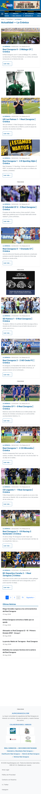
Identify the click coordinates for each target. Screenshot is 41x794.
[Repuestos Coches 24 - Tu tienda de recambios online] (20, 283)
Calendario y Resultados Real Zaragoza (20, 751)
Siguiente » (30, 597)
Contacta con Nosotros (9, 779)
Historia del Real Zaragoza (30, 754)
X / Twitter (5, 784)
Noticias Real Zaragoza (21, 757)
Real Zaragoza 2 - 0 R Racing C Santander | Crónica (17, 532)
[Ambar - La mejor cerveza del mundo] (27, 5)
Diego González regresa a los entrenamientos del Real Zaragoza (20, 610)
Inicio (2, 19)
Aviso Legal (5, 770)
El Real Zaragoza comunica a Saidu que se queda (18, 621)
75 (23, 597)
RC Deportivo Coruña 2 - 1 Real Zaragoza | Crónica (17, 574)
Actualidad (9, 19)
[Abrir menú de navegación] (2, 14)
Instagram (5, 789)
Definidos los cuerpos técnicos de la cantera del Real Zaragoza (19, 651)
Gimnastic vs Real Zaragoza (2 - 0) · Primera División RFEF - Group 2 (19, 632)
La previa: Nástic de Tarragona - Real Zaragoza (20, 641)
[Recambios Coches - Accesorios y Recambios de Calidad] (20, 83)
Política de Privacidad (8, 774)
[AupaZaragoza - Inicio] (6, 5)
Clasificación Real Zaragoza (11, 754)
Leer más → (7, 63)
